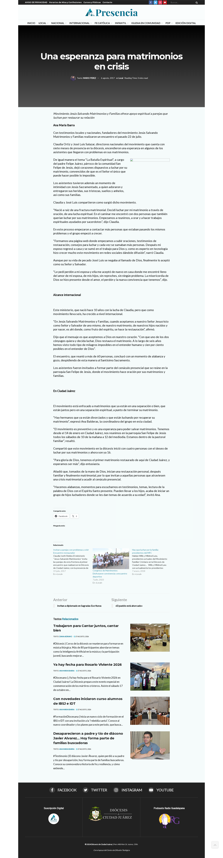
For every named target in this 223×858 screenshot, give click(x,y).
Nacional (57, 23)
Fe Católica (102, 23)
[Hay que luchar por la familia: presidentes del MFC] (152, 562)
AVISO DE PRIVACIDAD (36, 2)
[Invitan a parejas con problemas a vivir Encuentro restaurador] (73, 562)
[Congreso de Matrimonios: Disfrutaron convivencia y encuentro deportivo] (111, 558)
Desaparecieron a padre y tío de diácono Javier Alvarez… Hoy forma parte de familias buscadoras (88, 738)
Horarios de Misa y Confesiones (65, 2)
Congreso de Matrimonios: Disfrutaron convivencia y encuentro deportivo (110, 573)
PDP (168, 23)
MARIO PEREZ (89, 78)
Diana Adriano (65, 636)
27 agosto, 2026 (82, 636)
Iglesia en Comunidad (145, 23)
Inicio (31, 23)
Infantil (120, 23)
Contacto (107, 2)
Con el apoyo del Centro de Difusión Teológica (111, 850)
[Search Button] (196, 2)
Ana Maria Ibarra (66, 671)
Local (42, 23)
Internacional (79, 23)
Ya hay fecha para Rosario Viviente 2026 (87, 665)
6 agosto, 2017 (108, 78)
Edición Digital (186, 23)
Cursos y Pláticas (92, 2)
